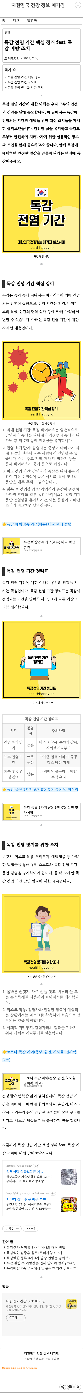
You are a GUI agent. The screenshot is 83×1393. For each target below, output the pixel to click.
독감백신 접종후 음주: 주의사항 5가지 (34, 1253)
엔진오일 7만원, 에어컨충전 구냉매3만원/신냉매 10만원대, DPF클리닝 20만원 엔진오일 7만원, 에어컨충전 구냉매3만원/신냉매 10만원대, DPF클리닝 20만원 (29, 1207)
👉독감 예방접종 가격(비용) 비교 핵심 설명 (36, 524)
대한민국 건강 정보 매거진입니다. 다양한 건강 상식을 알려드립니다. (33, 1308)
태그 (16, 20)
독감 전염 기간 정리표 (22, 82)
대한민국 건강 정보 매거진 (38, 5)
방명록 (32, 20)
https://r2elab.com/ (19, 1165)
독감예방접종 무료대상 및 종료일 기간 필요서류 (41, 1268)
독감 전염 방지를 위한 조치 (25, 87)
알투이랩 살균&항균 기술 (24, 1172)
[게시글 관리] (17, 1229)
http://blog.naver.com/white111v (27, 1193)
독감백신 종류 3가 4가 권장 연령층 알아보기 (39, 1258)
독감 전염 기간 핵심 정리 (24, 77)
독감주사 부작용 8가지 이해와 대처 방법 (36, 1247)
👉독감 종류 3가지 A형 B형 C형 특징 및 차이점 (40, 789)
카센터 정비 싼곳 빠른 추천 (26, 1199)
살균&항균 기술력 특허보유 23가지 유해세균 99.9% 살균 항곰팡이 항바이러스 (29, 1179)
